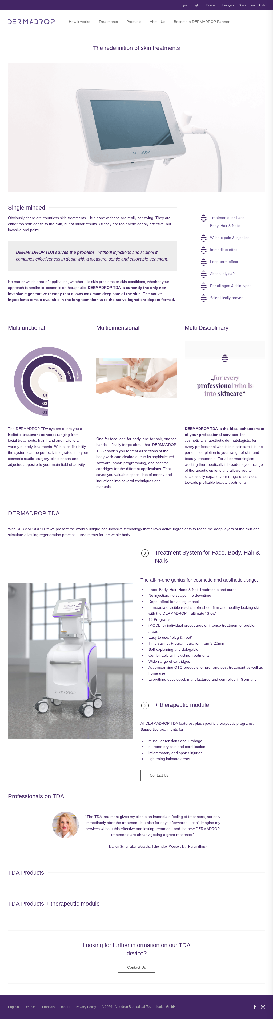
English (196, 5)
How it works (79, 22)
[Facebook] (254, 1007)
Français (228, 5)
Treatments (108, 22)
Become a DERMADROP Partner (202, 22)
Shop (242, 5)
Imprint (65, 1007)
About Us (157, 22)
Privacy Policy (86, 1007)
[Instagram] (263, 1007)
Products (133, 22)
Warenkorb (258, 5)
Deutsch (211, 5)
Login (183, 5)
